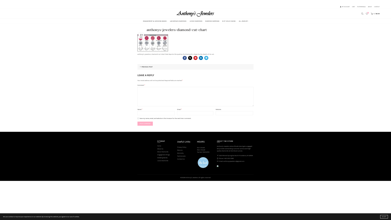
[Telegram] (206, 58)
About (370, 6)
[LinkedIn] (201, 58)
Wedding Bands (162, 158)
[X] (190, 58)
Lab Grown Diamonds (178, 21)
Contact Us (181, 159)
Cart (353, 6)
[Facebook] (185, 58)
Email (179, 109)
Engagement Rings (163, 155)
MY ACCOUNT (346, 6)
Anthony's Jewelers (191, 177)
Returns (180, 150)
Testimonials (361, 6)
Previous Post (147, 67)
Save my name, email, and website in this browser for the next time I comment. (165, 118)
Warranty (180, 153)
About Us (160, 149)
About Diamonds (162, 152)
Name (139, 109)
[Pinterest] (195, 58)
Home (159, 146)
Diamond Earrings (212, 21)
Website (218, 109)
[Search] (362, 13)
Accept (384, 216)
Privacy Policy (181, 147)
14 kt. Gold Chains (229, 21)
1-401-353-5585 (229, 158)
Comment (141, 85)
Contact (377, 6)
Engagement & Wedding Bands (155, 21)
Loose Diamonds (196, 21)
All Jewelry (243, 21)
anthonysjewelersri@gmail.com (233, 161)
